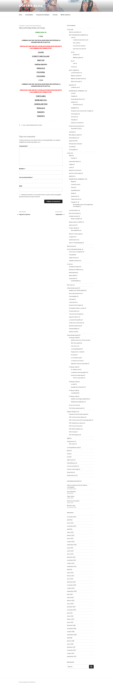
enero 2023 (70, 538)
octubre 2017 (70, 653)
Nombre (22, 168)
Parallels (73, 96)
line (72, 61)
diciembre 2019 (71, 606)
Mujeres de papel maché (77, 78)
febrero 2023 (70, 535)
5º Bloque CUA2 (73, 396)
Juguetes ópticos (74, 317)
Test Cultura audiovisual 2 (76, 408)
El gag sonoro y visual (77, 352)
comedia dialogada (76, 349)
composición (72, 302)
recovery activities (72, 466)
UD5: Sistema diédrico (75, 429)
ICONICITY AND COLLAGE (40, 56)
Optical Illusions (73, 138)
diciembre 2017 (71, 647)
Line (74, 63)
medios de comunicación (76, 322)
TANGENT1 (41, 112)
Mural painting (73, 272)
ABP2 (70, 155)
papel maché (72, 140)
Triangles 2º (74, 202)
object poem (72, 225)
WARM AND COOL (41, 100)
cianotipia (71, 299)
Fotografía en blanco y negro (77, 308)
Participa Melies (73, 328)
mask (68, 453)
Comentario (23, 146)
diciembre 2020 (71, 582)
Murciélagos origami (74, 135)
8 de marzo (70, 285)
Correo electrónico (26, 177)
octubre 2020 (71, 588)
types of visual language (75, 242)
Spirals (73, 193)
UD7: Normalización (74, 434)
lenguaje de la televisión (77, 387)
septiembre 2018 (71, 634)
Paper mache (70, 496)
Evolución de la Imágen (75, 305)
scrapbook (72, 236)
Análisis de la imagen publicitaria (80, 399)
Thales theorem (75, 199)
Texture (73, 66)
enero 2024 (70, 523)
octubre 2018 (70, 631)
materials (71, 132)
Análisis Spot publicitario (77, 401)
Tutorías (55, 14)
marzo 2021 (70, 572)
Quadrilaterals (75, 190)
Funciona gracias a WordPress (27, 682)
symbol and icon (73, 239)
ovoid (72, 93)
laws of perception (74, 213)
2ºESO (69, 153)
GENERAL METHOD (40, 104)
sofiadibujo (36, 25)
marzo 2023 (70, 532)
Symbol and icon (71, 475)
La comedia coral (75, 357)
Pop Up (73, 187)
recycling (71, 146)
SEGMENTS (74, 108)
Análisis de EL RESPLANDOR (77, 290)
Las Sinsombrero (75, 72)
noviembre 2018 (71, 628)
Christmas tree (77, 104)
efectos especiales (78, 377)
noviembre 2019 (71, 610)
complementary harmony (80, 40)
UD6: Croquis (72, 432)
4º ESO (69, 264)
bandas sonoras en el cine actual (80, 340)
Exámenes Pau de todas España (78, 414)
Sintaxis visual (73, 331)
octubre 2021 (70, 563)
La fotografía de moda (73, 447)
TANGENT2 (41, 116)
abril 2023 (69, 529)
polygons (73, 102)
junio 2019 (70, 613)
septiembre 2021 (71, 566)
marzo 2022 (70, 551)
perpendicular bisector (77, 99)
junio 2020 (70, 594)
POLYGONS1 (41, 72)
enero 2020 (70, 603)
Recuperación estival (34, 125)
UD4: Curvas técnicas (75, 426)
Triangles (73, 119)
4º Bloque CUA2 (73, 390)
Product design (73, 228)
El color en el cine (74, 405)
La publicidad (74, 393)
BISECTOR (40, 60)
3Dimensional (71, 246)
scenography (72, 149)
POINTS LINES (41, 96)
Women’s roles (71, 505)
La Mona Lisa (74, 87)
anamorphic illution (74, 161)
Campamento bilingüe (42, 14)
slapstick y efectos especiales (79, 363)
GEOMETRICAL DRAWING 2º (77, 179)
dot (72, 52)
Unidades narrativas (74, 260)
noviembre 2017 (71, 650)
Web (20, 186)
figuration (71, 85)
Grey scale (76, 42)
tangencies (74, 196)
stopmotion (72, 278)
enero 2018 (70, 644)
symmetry (74, 116)
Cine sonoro (74, 346)
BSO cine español (76, 343)
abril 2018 (69, 638)
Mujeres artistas (75, 75)
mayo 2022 (70, 548)
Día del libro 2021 (75, 128)
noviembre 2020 (71, 585)
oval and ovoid (75, 184)
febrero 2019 (70, 619)
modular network (73, 216)
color (72, 37)
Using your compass (76, 122)
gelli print (71, 176)
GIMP (68, 438)
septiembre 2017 (71, 656)
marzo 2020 (70, 597)
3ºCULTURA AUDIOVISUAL (74, 249)
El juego (73, 158)
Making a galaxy (77, 57)
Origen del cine (73, 257)
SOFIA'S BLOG (31, 6)
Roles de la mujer (75, 81)
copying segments (41, 64)
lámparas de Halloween (75, 269)
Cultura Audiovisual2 (72, 335)
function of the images (75, 173)
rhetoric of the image (73, 469)
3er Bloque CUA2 (73, 381)
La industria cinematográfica (79, 372)
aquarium (75, 54)
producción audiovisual (77, 375)
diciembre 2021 (71, 557)
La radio (73, 384)
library (68, 450)
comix (70, 167)
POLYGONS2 (41, 76)
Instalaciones (70, 441)
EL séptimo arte (75, 369)
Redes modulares (76, 218)
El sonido (73, 354)
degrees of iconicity (74, 170)
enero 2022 (70, 554)
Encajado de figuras (74, 266)
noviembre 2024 (71, 517)
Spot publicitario (75, 230)
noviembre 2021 (71, 560)
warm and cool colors (79, 48)
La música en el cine (76, 360)
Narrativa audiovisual (74, 325)
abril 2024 (69, 520)
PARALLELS (41, 68)
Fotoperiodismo (73, 311)
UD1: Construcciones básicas (77, 417)
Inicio (20, 14)
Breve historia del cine (75, 293)
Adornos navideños (74, 32)
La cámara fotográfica (75, 320)
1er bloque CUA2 (73, 337)
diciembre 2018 (71, 625)
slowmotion (70, 472)
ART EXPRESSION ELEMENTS (77, 35)
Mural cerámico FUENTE (75, 222)
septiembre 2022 (72, 544)
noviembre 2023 (71, 526)
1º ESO (23, 125)
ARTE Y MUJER (73, 70)
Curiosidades (29, 14)
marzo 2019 (70, 616)
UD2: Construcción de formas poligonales (80, 420)
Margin (73, 181)
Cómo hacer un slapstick (76, 251)
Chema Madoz (73, 296)
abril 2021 (69, 569)
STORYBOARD (75, 281)
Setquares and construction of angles (81, 111)
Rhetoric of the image (75, 234)
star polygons (75, 114)
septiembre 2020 (72, 591)
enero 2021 (70, 579)
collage (71, 164)
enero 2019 (70, 622)
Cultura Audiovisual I (72, 288)
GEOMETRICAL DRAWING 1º (77, 91)
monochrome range (78, 45)
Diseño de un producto (73, 501)
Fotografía (72, 254)
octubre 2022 (70, 541)
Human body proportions (75, 126)
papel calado (72, 275)
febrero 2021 (70, 575)
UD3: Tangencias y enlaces (76, 423)
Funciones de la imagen (75, 314)
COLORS (41, 52)
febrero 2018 (70, 641)
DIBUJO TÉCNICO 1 (72, 411)
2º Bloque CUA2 (73, 367)
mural (68, 456)
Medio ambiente (65, 14)
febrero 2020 (70, 600)
